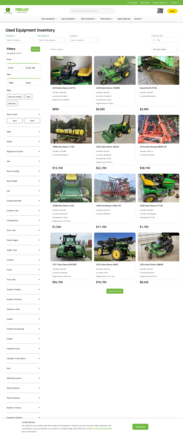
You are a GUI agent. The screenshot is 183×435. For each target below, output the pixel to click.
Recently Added (14, 96)
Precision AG (105, 19)
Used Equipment (68, 19)
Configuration (12, 220)
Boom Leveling (13, 171)
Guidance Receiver (14, 299)
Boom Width (12, 180)
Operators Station (14, 417)
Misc (9, 90)
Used (32, 120)
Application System (15, 151)
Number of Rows (14, 407)
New (15, 120)
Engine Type (12, 249)
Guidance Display (14, 289)
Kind (8, 368)
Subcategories (43, 35)
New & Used (12, 114)
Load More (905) (115, 291)
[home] (16, 10)
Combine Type (12, 210)
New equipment (48, 19)
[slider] (6, 63)
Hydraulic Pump (13, 348)
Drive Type (11, 230)
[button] (160, 2)
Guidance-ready (13, 309)
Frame (9, 269)
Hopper (10, 338)
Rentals (137, 19)
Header (10, 318)
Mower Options (13, 387)
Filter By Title (157, 35)
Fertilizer (10, 259)
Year (9, 74)
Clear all (35, 49)
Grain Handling (124, 18)
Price (9, 59)
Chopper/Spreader (14, 200)
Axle (8, 161)
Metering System (14, 378)
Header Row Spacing (15, 328)
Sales (28, 96)
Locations (73, 35)
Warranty (12, 103)
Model (9, 141)
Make (9, 131)
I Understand (140, 427)
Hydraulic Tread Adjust (16, 358)
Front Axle (11, 279)
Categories (10, 35)
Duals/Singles (12, 240)
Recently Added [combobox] (159, 49)
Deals (172, 11)
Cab (8, 190)
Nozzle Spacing (13, 397)
